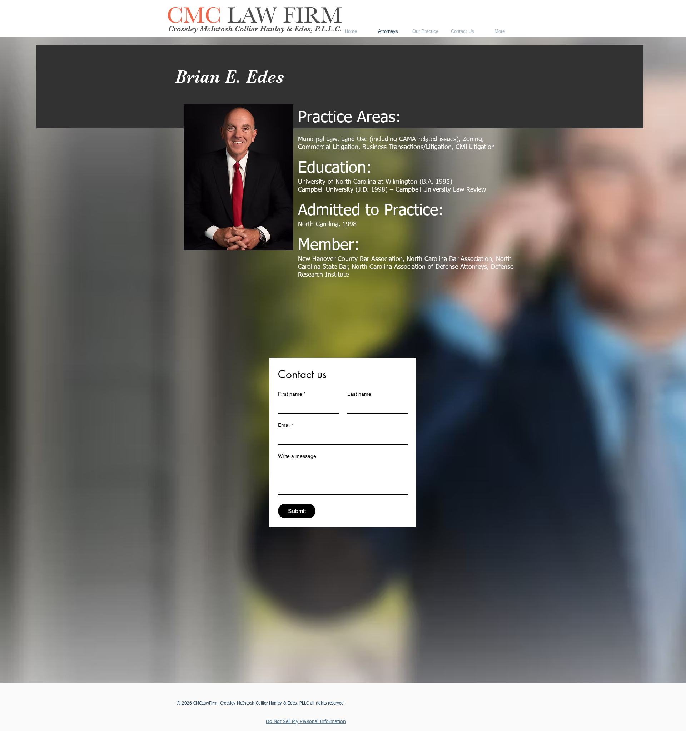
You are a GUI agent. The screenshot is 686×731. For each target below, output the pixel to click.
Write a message (297, 456)
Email (286, 425)
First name (291, 394)
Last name (359, 394)
